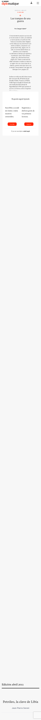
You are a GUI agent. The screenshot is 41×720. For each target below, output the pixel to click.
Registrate (28, 124)
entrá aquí (26, 131)
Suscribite (12, 124)
